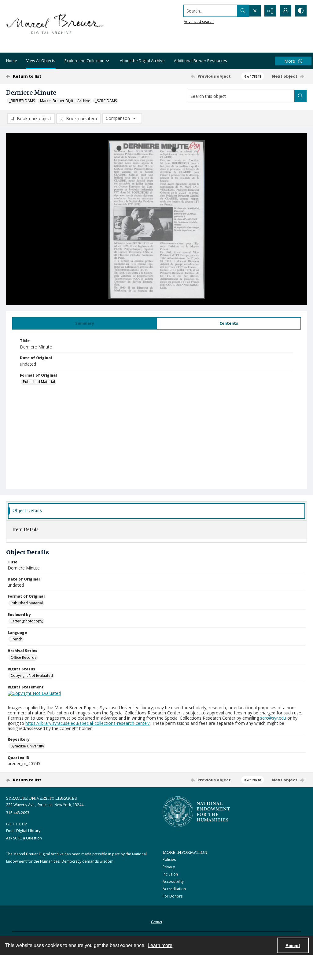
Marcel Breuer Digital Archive (65, 100)
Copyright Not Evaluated (32, 675)
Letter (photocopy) (27, 621)
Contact (156, 922)
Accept (292, 945)
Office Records (23, 657)
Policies (169, 859)
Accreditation (174, 888)
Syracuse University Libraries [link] (41, 798)
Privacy (169, 866)
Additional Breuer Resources (200, 60)
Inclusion (170, 874)
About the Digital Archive (142, 60)
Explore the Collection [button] (84, 60)
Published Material (39, 381)
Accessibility (173, 881)
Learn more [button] (160, 945)
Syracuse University (27, 746)
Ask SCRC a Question (24, 838)
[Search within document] (300, 96)
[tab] (84, 323)
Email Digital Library (23, 830)
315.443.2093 (17, 812)
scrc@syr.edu (273, 718)
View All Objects (40, 60)
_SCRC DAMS (106, 100)
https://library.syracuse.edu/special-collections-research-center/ (87, 723)
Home (11, 60)
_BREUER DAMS (22, 100)
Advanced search (199, 21)
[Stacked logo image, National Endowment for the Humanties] (196, 811)
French (16, 639)
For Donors (172, 896)
